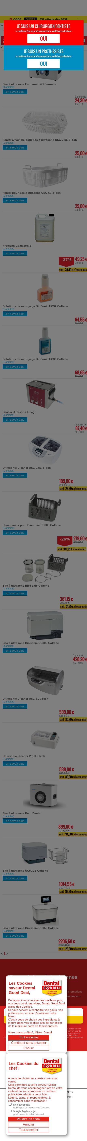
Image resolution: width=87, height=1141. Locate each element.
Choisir (28, 1048)
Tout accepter (28, 1037)
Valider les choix (28, 1119)
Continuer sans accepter (28, 1042)
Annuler (28, 1124)
